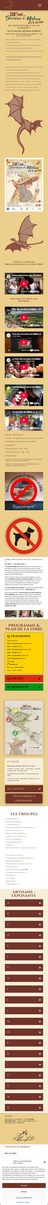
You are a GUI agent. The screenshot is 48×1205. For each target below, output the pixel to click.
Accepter (24, 1186)
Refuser (24, 1192)
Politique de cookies (23, 1202)
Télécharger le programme (24, 798)
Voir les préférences (24, 1198)
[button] (45, 1162)
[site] (16, 664)
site (20, 822)
